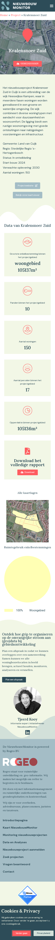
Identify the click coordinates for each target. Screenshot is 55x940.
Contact (8, 871)
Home (4, 15)
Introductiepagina (15, 820)
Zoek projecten (13, 857)
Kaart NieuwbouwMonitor (20, 827)
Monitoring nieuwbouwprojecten (25, 835)
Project (16, 15)
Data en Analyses (15, 842)
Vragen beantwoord (16, 864)
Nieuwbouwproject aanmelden (24, 849)
